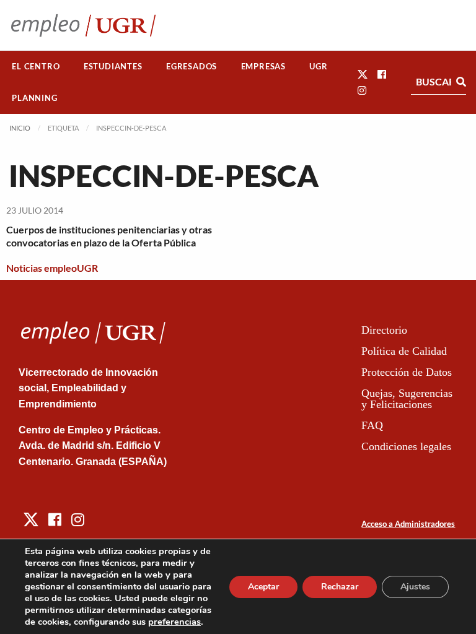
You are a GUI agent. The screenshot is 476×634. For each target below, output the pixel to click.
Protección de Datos (406, 372)
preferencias (174, 621)
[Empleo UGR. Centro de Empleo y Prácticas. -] (83, 25)
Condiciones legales (406, 446)
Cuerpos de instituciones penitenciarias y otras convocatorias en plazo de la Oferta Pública (109, 236)
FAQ (372, 425)
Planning (34, 98)
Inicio (19, 128)
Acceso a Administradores (408, 524)
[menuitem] (36, 66)
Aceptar (263, 587)
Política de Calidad (404, 351)
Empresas (263, 66)
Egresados (191, 66)
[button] (362, 74)
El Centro (36, 66)
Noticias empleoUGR (52, 268)
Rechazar (339, 587)
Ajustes (415, 587)
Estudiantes (113, 66)
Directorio (384, 330)
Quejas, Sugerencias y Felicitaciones (406, 398)
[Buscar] (461, 81)
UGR (318, 66)
